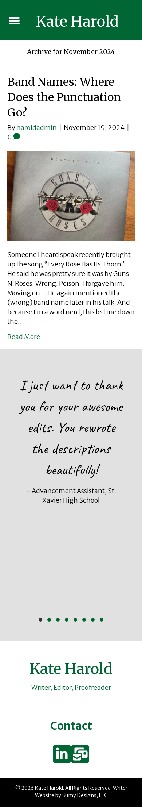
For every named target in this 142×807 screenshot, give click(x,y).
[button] (40, 619)
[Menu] (14, 21)
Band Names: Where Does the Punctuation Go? (64, 97)
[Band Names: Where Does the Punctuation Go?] (71, 195)
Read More (23, 337)
